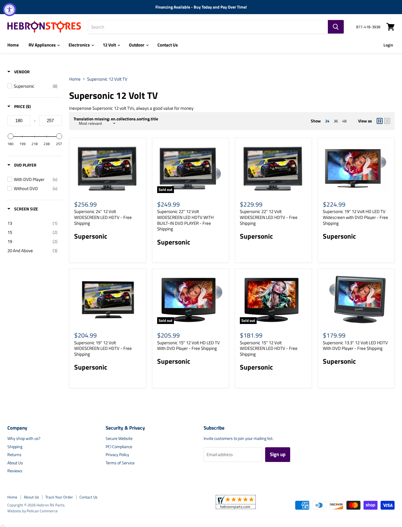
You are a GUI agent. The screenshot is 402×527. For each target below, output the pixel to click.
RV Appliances (43, 44)
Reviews (14, 471)
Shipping (14, 446)
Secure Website (119, 438)
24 (327, 121)
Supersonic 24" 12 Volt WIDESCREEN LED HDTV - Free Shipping (103, 217)
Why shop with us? (23, 438)
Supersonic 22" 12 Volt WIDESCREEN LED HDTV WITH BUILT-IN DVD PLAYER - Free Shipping (185, 220)
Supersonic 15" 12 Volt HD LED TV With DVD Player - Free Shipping (188, 345)
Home (13, 44)
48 (344, 121)
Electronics (80, 44)
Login (388, 45)
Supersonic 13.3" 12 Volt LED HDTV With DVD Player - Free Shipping (355, 345)
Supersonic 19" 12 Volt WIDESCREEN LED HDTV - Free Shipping (103, 348)
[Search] (336, 27)
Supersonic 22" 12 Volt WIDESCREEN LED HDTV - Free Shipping (269, 217)
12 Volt (110, 44)
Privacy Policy (117, 454)
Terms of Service (120, 463)
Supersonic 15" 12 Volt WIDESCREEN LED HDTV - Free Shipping (269, 348)
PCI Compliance (119, 446)
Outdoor (137, 44)
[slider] (10, 136)
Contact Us (167, 44)
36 (336, 121)
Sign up (277, 454)
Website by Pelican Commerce (32, 511)
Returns (14, 454)
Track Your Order (59, 497)
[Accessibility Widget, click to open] (9, 9)
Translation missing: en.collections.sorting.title (116, 119)
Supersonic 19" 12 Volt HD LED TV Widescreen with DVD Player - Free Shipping (355, 217)
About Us (15, 463)
